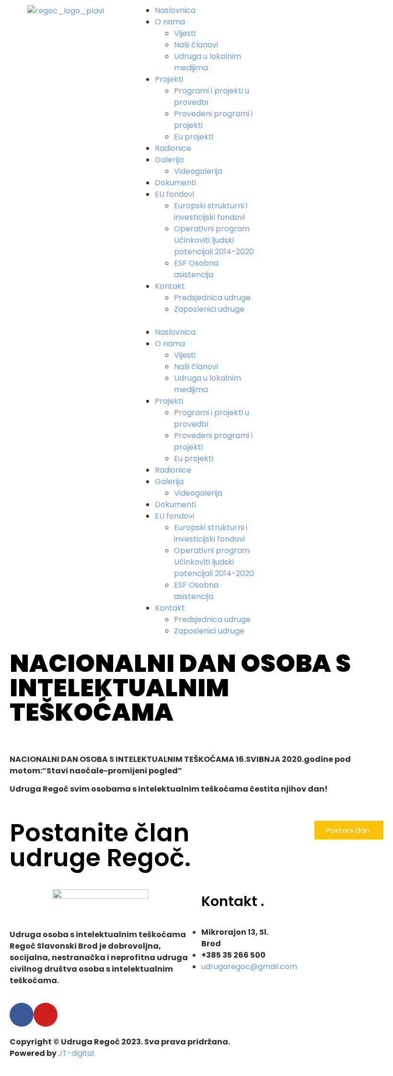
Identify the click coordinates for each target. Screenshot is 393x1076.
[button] (196, 321)
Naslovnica (175, 10)
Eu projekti (193, 136)
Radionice (173, 148)
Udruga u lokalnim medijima (207, 62)
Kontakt (170, 286)
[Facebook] (22, 1015)
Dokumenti (175, 182)
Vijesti (185, 33)
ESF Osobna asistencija (196, 269)
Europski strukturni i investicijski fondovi (210, 211)
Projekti (169, 79)
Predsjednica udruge (212, 297)
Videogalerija (198, 171)
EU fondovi (174, 194)
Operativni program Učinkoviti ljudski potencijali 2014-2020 (214, 240)
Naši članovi (196, 44)
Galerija (169, 159)
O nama (170, 21)
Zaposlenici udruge (209, 309)
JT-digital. (76, 1053)
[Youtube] (46, 1015)
